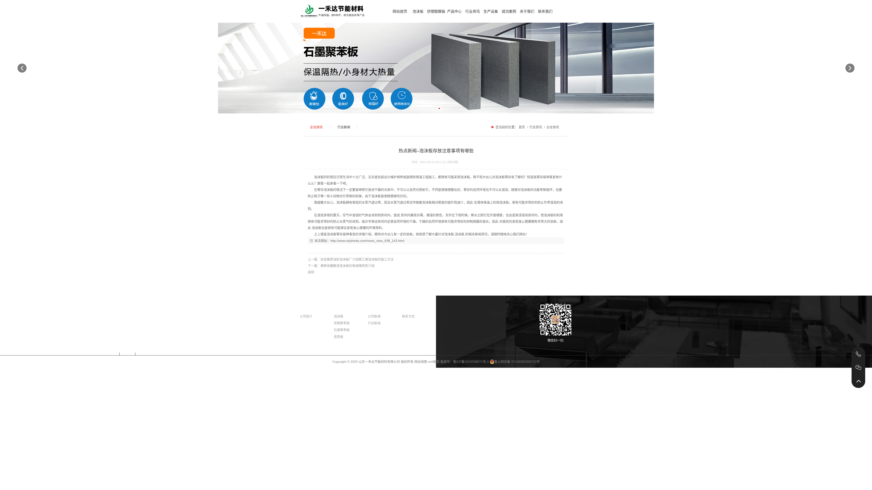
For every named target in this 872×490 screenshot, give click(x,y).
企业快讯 (552, 127)
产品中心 (454, 11)
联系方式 (408, 316)
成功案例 (509, 11)
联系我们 (545, 11)
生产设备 (490, 11)
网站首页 (400, 11)
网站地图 (420, 361)
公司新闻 (374, 316)
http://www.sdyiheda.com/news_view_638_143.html (367, 241)
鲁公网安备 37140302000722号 (517, 361)
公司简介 (306, 316)
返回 (311, 272)
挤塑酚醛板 (436, 11)
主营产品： (103, 353)
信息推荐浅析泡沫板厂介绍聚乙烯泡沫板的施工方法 (357, 259)
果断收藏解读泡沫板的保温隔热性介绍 (347, 265)
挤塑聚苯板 (342, 323)
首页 (522, 127)
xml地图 (433, 361)
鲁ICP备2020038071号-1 (471, 361)
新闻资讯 (375, 308)
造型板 (338, 336)
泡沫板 (418, 11)
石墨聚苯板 (342, 330)
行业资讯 (472, 11)
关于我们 (527, 11)
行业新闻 (374, 323)
